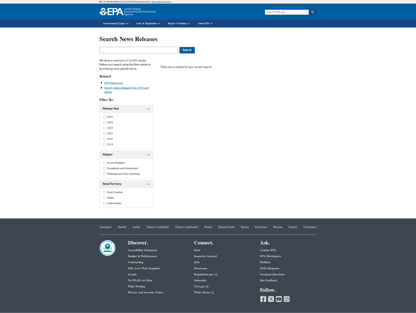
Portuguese (261, 227)
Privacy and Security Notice (145, 292)
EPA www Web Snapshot (144, 268)
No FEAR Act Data (140, 280)
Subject (107, 154)
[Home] (127, 11)
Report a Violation (177, 23)
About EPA (203, 23)
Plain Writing (136, 286)
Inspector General (205, 256)
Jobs (197, 262)
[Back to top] (407, 304)
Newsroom (200, 268)
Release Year (111, 109)
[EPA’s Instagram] (286, 299)
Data (197, 250)
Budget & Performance (142, 256)
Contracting (135, 262)
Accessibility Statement (142, 250)
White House (202, 292)
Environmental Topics (114, 23)
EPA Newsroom (113, 83)
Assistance (105, 227)
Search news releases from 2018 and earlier (126, 90)
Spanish (122, 227)
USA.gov (199, 286)
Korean (245, 227)
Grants (132, 274)
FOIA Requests (269, 268)
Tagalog (292, 227)
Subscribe (200, 280)
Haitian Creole (226, 227)
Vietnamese (310, 227)
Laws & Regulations (146, 23)
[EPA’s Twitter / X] (271, 299)
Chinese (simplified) (157, 227)
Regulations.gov (204, 274)
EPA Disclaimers (270, 256)
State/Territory (112, 184)
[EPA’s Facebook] (263, 299)
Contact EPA (268, 250)
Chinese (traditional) (186, 227)
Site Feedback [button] (268, 280)
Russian (277, 227)
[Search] (313, 12)
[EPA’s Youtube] (279, 299)
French (208, 227)
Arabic (136, 227)
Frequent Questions (272, 274)
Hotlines (265, 262)
